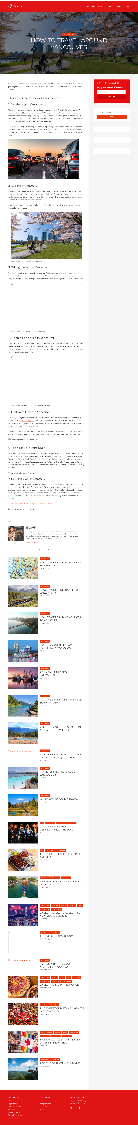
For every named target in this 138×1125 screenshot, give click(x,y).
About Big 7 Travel (14, 1101)
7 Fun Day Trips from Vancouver (54, 674)
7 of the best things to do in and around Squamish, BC (60, 756)
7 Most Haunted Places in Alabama (58, 938)
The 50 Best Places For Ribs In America (61, 856)
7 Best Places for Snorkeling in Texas (61, 883)
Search (112, 117)
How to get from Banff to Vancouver (59, 591)
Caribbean (72, 905)
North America (69, 34)
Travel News (54, 1004)
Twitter (42, 1109)
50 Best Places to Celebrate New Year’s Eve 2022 (60, 914)
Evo (73, 127)
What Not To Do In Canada (59, 799)
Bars (42, 823)
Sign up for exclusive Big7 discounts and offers (110, 88)
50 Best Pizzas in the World (59, 984)
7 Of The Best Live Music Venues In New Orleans (56, 828)
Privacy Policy (13, 1118)
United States (71, 823)
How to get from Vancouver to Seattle (60, 564)
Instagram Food (45, 1104)
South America (57, 909)
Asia (48, 905)
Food (42, 850)
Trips (110, 6)
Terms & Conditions (15, 1115)
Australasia (55, 905)
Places (120, 6)
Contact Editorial (14, 1112)
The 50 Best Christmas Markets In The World (62, 1010)
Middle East (77, 977)
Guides (100, 6)
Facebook (43, 1101)
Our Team (11, 1109)
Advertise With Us (14, 1106)
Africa (42, 905)
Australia (64, 905)
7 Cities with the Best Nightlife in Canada (55, 965)
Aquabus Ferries (27, 420)
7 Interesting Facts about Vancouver (58, 773)
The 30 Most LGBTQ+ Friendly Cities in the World (60, 1041)
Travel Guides (61, 823)
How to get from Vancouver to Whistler (60, 619)
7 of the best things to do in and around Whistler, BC (60, 729)
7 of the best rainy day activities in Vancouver (56, 646)
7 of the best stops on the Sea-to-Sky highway (62, 701)
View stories (31, 542)
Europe (80, 905)
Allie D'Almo (69, 53)
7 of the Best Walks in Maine (60, 1063)
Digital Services (13, 1104)
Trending (91, 6)
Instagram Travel (45, 1106)
